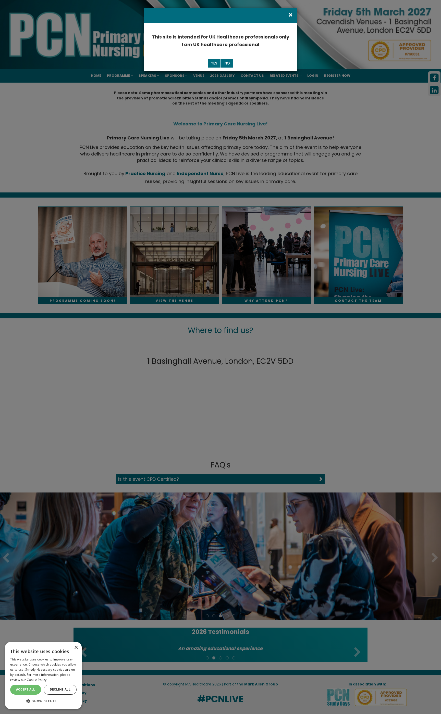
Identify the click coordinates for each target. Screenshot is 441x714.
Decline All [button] (60, 689)
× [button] (76, 648)
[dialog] (43, 675)
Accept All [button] (25, 689)
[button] (43, 701)
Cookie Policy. (37, 680)
